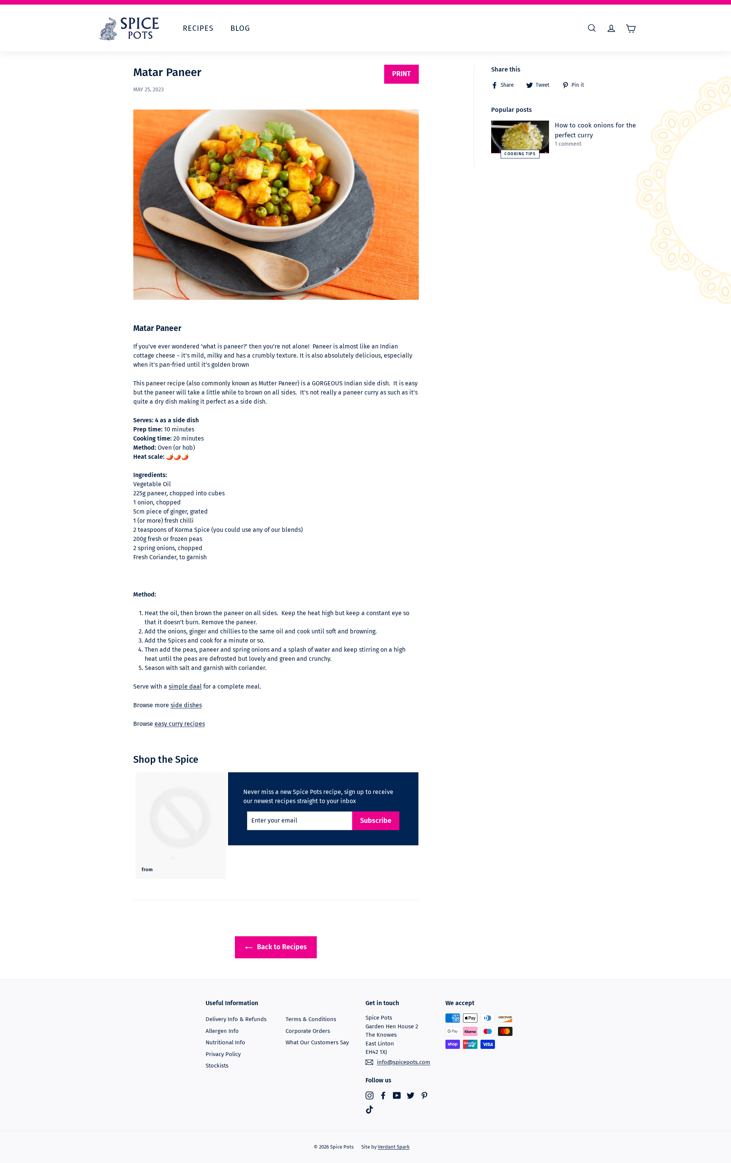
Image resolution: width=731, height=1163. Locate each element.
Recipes (198, 28)
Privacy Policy (223, 1054)
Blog (240, 28)
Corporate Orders (308, 1031)
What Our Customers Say (317, 1042)
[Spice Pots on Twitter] (411, 1095)
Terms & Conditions (311, 1019)
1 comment (568, 144)
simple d (181, 686)
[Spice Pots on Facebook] (383, 1095)
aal (197, 686)
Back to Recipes (281, 947)
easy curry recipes (180, 723)
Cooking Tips (520, 153)
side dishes (186, 705)
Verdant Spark (394, 1147)
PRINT (401, 74)
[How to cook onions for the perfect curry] (520, 137)
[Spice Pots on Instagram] (369, 1095)
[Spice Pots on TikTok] (369, 1109)
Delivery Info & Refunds (236, 1019)
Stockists (217, 1065)
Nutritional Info (225, 1042)
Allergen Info (222, 1031)
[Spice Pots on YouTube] (397, 1095)
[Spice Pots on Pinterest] (424, 1095)
